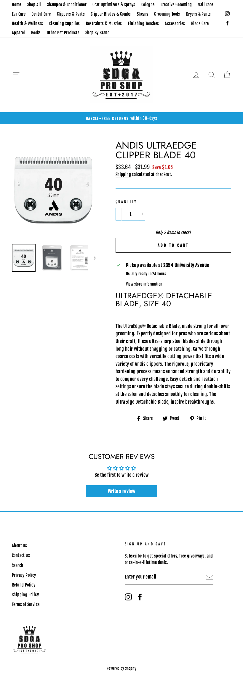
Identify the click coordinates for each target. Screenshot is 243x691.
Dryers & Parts (198, 14)
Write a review (121, 491)
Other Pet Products (63, 32)
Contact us (21, 555)
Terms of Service (25, 604)
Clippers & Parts (71, 14)
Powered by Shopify (121, 668)
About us (19, 545)
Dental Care (41, 14)
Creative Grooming (176, 4)
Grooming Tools (167, 14)
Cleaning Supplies (64, 23)
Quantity (126, 201)
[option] (121, 118)
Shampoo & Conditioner (67, 4)
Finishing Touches (143, 23)
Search (17, 565)
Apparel (18, 32)
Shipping (123, 174)
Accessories (175, 23)
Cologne (148, 4)
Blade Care (200, 23)
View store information (144, 284)
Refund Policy (23, 584)
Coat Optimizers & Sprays (113, 4)
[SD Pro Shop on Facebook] (139, 596)
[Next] (92, 258)
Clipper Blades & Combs (111, 14)
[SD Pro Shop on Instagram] (128, 596)
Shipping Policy (25, 594)
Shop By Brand (97, 32)
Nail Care (205, 4)
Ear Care (18, 14)
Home (16, 4)
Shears (142, 14)
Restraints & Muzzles (104, 23)
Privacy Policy (24, 575)
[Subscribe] (209, 577)
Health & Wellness (27, 23)
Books (36, 32)
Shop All (34, 4)
